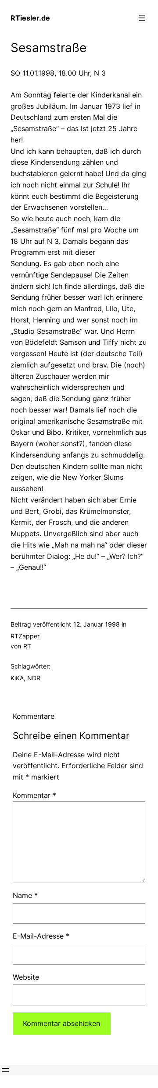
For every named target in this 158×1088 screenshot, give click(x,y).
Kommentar (34, 795)
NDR (33, 678)
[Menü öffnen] (142, 18)
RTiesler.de (30, 18)
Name (25, 895)
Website (26, 977)
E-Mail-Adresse (41, 936)
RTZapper (25, 636)
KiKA (17, 678)
